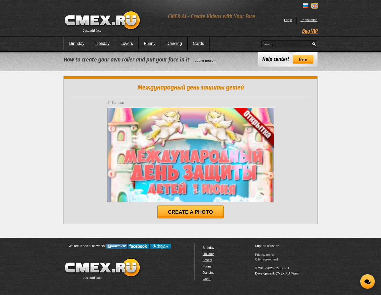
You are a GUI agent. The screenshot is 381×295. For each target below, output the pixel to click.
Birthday (76, 43)
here (303, 59)
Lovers (127, 43)
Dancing (174, 43)
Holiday (102, 43)
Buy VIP (310, 31)
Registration (309, 20)
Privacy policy (264, 255)
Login (288, 20)
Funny (150, 43)
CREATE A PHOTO (190, 212)
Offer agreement (266, 259)
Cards (198, 43)
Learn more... (205, 60)
